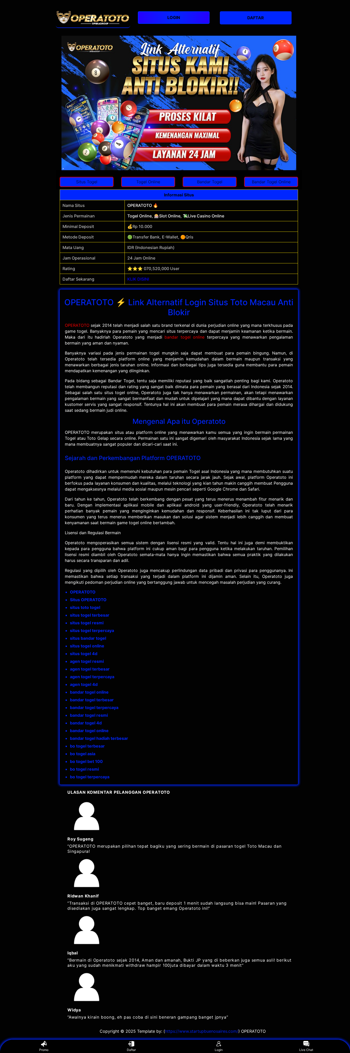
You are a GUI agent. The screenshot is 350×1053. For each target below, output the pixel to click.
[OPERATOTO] (93, 17)
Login (219, 1050)
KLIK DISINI (138, 279)
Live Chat (306, 1050)
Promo (43, 1050)
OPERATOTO (77, 325)
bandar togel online (184, 337)
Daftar (131, 1050)
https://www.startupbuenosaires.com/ (201, 1031)
